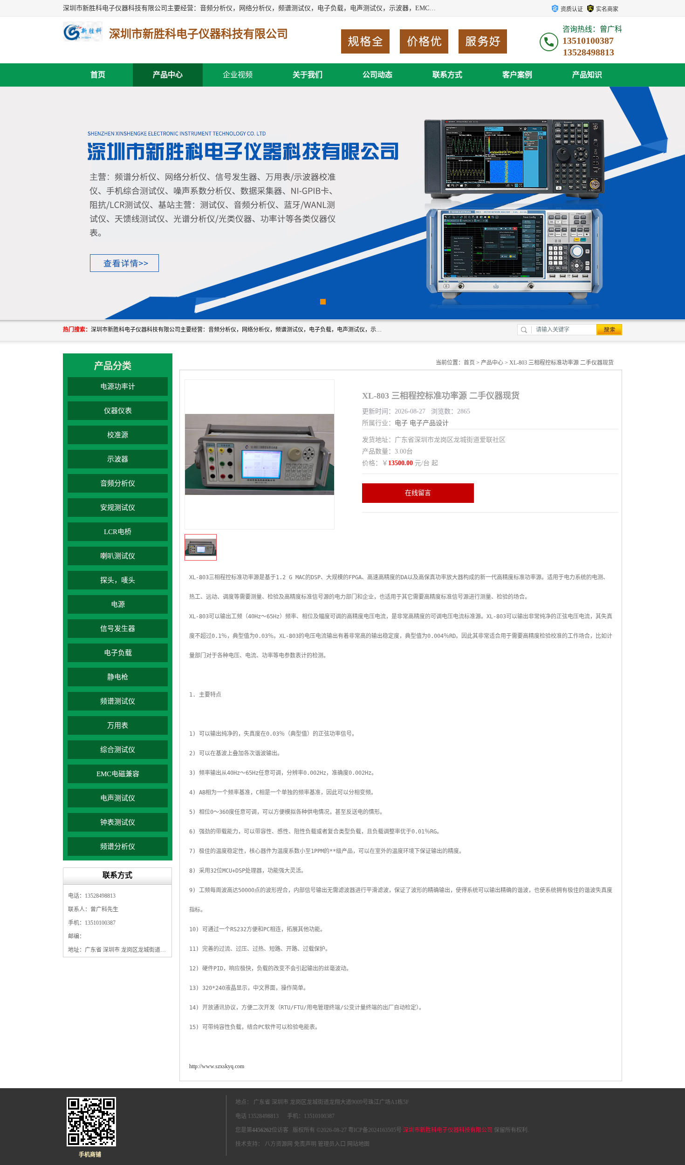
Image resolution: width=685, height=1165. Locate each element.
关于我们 (307, 75)
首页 (97, 75)
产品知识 (587, 75)
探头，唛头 (117, 580)
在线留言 (418, 492)
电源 (118, 604)
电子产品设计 (429, 423)
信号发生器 (117, 628)
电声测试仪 (117, 798)
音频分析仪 (117, 483)
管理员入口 (332, 1144)
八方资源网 (279, 1144)
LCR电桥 (117, 531)
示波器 (117, 459)
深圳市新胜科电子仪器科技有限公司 (448, 1130)
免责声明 (305, 1144)
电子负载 (118, 653)
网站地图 (358, 1144)
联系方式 (447, 75)
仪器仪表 (118, 410)
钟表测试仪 (117, 822)
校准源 (117, 435)
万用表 (117, 725)
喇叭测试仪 (117, 556)
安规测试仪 (117, 507)
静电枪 (117, 677)
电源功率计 (117, 386)
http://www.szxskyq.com (216, 1066)
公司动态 (377, 75)
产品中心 (168, 75)
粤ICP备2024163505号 (375, 1130)
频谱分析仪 (117, 846)
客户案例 (517, 75)
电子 (401, 423)
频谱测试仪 (117, 701)
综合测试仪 (117, 749)
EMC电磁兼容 (117, 774)
